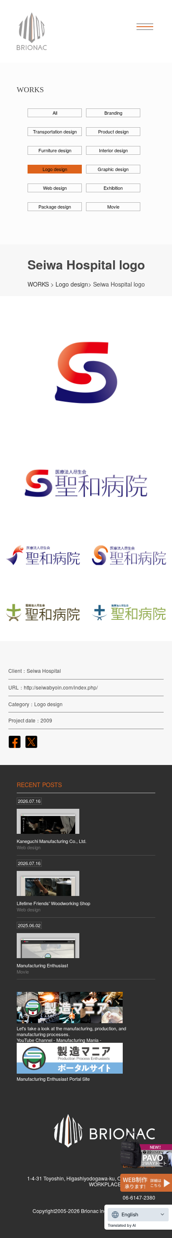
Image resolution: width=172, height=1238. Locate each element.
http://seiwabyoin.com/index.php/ (61, 687)
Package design (54, 206)
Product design (113, 131)
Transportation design (55, 131)
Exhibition (113, 187)
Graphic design (113, 169)
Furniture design (54, 150)
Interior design (113, 150)
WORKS (38, 284)
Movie (113, 206)
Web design (55, 187)
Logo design (55, 169)
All (55, 112)
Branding (113, 112)
